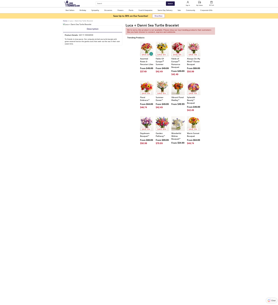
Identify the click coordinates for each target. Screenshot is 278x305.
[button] (70, 10)
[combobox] (130, 3)
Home (65, 21)
